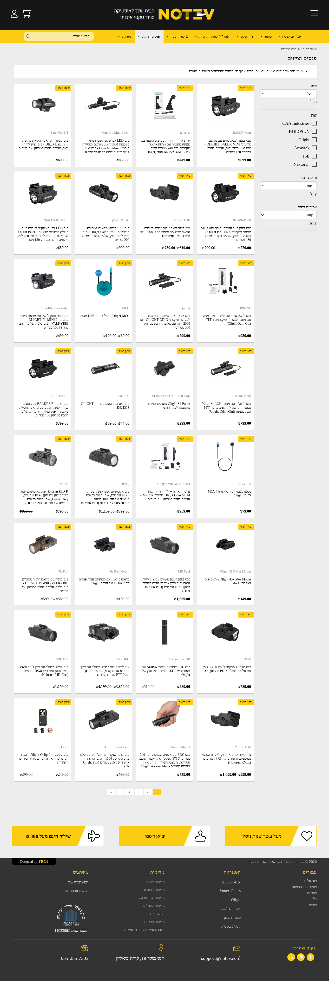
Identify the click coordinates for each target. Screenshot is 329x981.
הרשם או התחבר (75, 891)
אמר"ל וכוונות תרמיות (213, 36)
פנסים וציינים (150, 36)
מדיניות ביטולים (153, 906)
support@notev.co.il (221, 958)
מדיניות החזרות (154, 890)
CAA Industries (295, 123)
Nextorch (301, 164)
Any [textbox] (313, 193)
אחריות (312, 893)
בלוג (314, 899)
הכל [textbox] (313, 101)
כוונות (268, 36)
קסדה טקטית (231, 926)
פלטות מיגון (232, 917)
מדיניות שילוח (155, 882)
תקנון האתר (156, 913)
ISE (306, 155)
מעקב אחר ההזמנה (304, 887)
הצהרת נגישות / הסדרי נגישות (144, 930)
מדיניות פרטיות (154, 922)
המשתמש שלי (78, 882)
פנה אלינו (310, 881)
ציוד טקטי (246, 36)
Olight (303, 139)
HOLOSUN (299, 131)
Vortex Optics (230, 891)
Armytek (301, 147)
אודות (313, 905)
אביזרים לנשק (292, 36)
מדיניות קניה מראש (151, 898)
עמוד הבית (310, 49)
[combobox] (313, 101)
